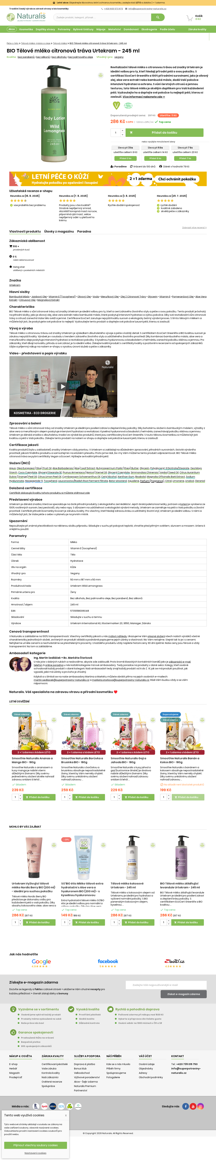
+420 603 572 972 (113, 8)
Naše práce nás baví (32, 1023)
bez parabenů (26, 57)
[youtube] (193, 1106)
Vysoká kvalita (87, 1009)
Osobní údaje (147, 1064)
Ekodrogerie (149, 29)
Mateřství (114, 29)
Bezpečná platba (30, 1042)
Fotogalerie (113, 1077)
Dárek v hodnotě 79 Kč (176, 166)
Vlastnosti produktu (25, 231)
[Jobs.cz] (52, 1106)
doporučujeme (170, 714)
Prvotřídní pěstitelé (90, 1014)
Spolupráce (48, 1086)
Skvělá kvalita (86, 1018)
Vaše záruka (49, 1068)
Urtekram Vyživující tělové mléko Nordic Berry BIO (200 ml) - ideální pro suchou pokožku (33, 887)
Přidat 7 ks (185, 158)
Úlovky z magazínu (59, 231)
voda (96, 296)
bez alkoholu (59, 57)
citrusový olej (27, 300)
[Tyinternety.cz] (78, 1106)
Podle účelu (167, 29)
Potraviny (64, 29)
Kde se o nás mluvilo (118, 1064)
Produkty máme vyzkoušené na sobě (41, 1018)
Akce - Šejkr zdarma (86, 1081)
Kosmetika (26, 29)
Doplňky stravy (45, 29)
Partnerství (80, 1090)
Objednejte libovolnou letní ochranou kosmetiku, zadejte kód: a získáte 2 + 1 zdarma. (111, 2)
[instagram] (200, 1106)
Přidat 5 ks (155, 158)
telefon (38, 665)
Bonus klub (80, 1068)
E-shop (13, 1064)
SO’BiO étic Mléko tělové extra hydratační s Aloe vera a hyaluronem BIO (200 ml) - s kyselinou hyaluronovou (82, 889)
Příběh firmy (113, 1068)
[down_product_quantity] (20, 799)
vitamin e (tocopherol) (62, 296)
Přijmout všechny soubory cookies (36, 1145)
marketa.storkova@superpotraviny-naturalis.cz (120, 680)
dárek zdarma (21, 714)
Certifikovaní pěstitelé (55, 1064)
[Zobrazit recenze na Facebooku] (108, 962)
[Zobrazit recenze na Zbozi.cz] (175, 962)
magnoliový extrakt (48, 300)
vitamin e (164, 296)
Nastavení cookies (35, 1153)
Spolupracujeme (116, 1073)
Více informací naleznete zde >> (144, 97)
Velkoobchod (82, 1073)
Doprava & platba (84, 1064)
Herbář (13, 1068)
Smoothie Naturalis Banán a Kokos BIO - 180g (179, 760)
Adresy (143, 1073)
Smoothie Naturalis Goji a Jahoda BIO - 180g (128, 760)
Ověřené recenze (52, 1081)
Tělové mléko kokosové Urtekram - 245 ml (127, 885)
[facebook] (185, 1106)
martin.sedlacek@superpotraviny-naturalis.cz (61, 680)
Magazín (200, 36)
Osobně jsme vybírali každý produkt (41, 1014)
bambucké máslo (19, 296)
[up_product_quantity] (20, 795)
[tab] (25, 231)
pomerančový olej (183, 296)
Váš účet (145, 1056)
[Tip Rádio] (69, 1106)
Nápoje (100, 29)
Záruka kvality (197, 29)
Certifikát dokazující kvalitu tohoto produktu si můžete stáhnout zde (49, 493)
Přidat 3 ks (125, 158)
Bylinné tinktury (83, 29)
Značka (15, 280)
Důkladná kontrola (89, 1023)
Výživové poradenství (87, 1077)
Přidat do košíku (153, 132)
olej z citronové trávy (133, 296)
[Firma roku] (108, 1120)
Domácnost (131, 29)
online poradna (54, 665)
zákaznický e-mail (180, 661)
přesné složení (156, 636)
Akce (12, 29)
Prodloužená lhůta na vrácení (37, 1037)
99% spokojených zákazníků (36, 1046)
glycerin (152, 296)
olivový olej (84, 296)
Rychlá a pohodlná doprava (137, 1009)
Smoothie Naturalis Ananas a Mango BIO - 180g (32, 760)
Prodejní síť (15, 1077)
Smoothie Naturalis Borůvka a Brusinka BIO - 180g (82, 760)
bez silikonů (43, 57)
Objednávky (146, 1068)
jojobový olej (39, 296)
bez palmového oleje (80, 57)
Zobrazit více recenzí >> (194, 227)
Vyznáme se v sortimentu (38, 1009)
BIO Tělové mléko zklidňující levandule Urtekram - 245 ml (180, 885)
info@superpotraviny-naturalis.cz (147, 8)
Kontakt (177, 1056)
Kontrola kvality (51, 1073)
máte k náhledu (117, 636)
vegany (119, 57)
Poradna (84, 231)
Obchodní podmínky (151, 1077)
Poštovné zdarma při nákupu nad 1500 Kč (141, 1014)
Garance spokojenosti (35, 1032)
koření (183, 504)
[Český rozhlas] (36, 1106)
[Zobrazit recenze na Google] (41, 962)
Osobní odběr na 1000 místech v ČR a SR (140, 1023)
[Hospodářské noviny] (61, 1106)
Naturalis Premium (85, 1086)
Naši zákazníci (50, 1077)
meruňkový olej (110, 296)
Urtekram (14, 285)
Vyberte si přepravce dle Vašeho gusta (139, 1018)
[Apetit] (44, 1106)
